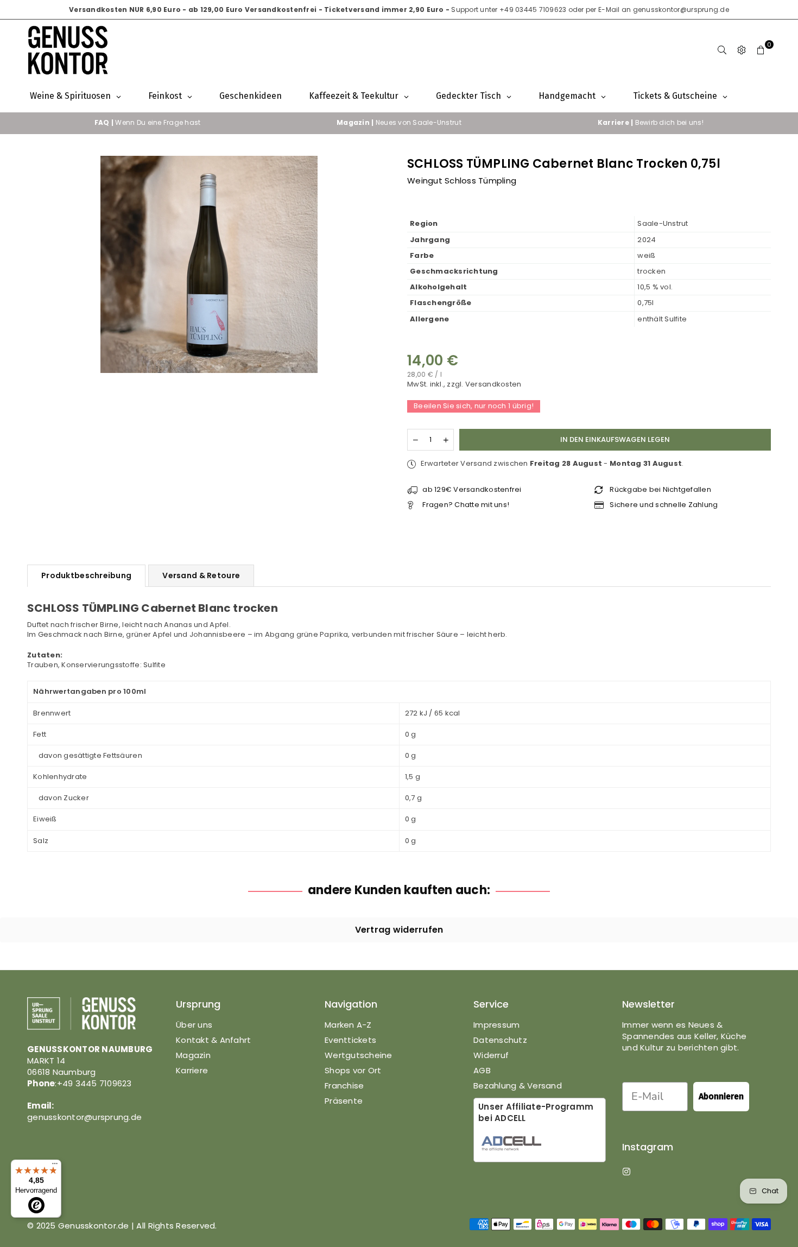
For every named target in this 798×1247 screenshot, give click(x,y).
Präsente (344, 1100)
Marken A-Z (348, 1024)
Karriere (192, 1070)
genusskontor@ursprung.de (681, 9)
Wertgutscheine (358, 1055)
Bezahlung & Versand (517, 1085)
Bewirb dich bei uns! (651, 122)
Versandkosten (493, 384)
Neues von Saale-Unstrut (399, 122)
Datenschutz (500, 1040)
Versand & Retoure (201, 575)
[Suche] (722, 50)
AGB (482, 1070)
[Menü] (54, 1166)
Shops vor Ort (353, 1070)
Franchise (344, 1085)
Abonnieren (721, 1096)
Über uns (194, 1024)
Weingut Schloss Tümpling (461, 180)
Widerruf (491, 1055)
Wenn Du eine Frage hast (147, 122)
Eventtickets (350, 1040)
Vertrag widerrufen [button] (399, 929)
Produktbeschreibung (86, 575)
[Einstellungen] (741, 50)
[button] (761, 50)
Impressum (496, 1024)
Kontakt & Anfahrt (213, 1040)
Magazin (193, 1055)
